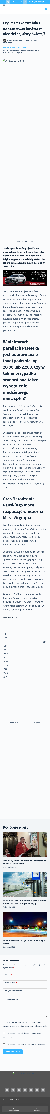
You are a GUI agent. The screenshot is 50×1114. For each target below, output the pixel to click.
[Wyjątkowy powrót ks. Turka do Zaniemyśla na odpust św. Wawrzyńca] (25, 844)
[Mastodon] (25, 1090)
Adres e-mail (11, 983)
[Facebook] (7, 1090)
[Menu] (42, 9)
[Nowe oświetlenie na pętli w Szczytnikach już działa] (25, 924)
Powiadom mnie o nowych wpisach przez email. (26, 1044)
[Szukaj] (46, 9)
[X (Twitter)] (13, 1090)
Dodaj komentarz (13, 999)
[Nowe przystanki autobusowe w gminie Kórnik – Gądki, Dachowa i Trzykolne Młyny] (25, 884)
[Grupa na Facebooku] (43, 1090)
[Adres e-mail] (31, 1090)
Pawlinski (19, 1100)
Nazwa (8, 975)
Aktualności (7, 43)
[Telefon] (37, 1090)
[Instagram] (19, 1090)
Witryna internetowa (13, 991)
